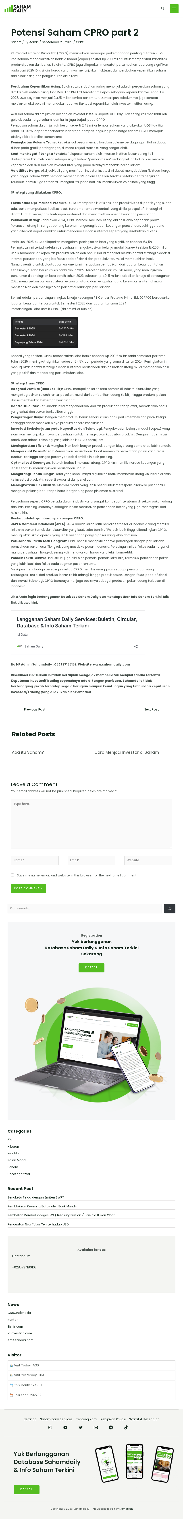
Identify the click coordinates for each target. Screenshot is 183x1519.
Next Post (153, 709)
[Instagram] (50, 1427)
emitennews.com (20, 1340)
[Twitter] (81, 1427)
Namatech (126, 1509)
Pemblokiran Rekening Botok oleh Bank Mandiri (42, 1206)
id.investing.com (20, 1333)
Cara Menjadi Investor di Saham (126, 752)
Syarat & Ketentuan (144, 1419)
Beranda (30, 1419)
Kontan (13, 1320)
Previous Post (33, 709)
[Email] (96, 1427)
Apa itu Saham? (28, 752)
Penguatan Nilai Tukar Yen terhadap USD (38, 1224)
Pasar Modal (17, 1160)
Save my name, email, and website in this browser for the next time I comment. (77, 875)
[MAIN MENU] (174, 8)
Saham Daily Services (56, 1419)
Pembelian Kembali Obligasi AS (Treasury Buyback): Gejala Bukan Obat (61, 1215)
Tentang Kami (86, 1419)
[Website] (148, 861)
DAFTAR (91, 967)
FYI (10, 1140)
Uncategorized (19, 1174)
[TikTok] (126, 1427)
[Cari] (169, 908)
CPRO (80, 42)
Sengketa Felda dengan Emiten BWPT (36, 1197)
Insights (13, 1153)
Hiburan (13, 1147)
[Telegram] (111, 1427)
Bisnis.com (15, 1327)
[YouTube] (65, 1427)
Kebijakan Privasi (113, 1419)
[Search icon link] (163, 9)
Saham (16, 42)
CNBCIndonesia (19, 1313)
